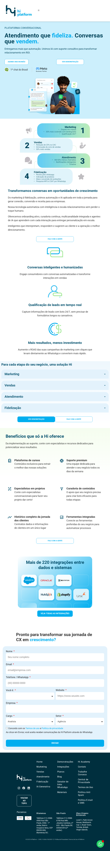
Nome (9, 651)
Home (39, 762)
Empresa (11, 703)
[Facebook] (23, 788)
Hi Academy (84, 762)
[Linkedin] (28, 788)
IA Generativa (43, 786)
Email (9, 664)
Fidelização (42, 781)
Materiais (62, 792)
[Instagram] (19, 788)
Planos (60, 771)
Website (60, 690)
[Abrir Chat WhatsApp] (100, 844)
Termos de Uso (85, 787)
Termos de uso (32, 728)
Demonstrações (65, 762)
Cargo (9, 715)
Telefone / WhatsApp (17, 677)
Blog (59, 776)
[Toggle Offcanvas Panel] (38, 10)
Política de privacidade (52, 728)
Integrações (63, 766)
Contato (82, 766)
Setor (59, 715)
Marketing (41, 766)
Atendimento (43, 776)
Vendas (40, 771)
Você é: (10, 690)
